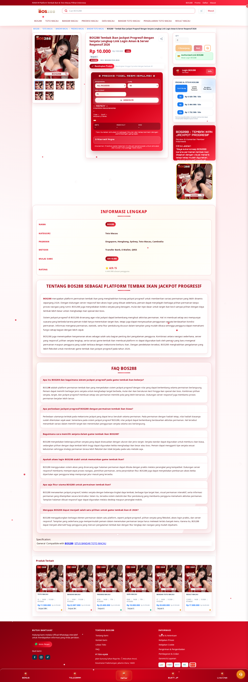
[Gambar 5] (39, 95)
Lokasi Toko (101, 644)
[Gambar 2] (49, 85)
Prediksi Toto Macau (207, 88)
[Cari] (66, 10)
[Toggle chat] (241, 674)
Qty (177, 36)
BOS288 (189, 2)
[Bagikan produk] (161, 39)
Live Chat (222, 678)
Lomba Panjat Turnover (194, 88)
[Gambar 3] (60, 85)
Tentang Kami (102, 635)
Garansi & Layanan (167, 658)
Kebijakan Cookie (166, 644)
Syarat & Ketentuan (168, 635)
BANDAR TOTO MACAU (129, 20)
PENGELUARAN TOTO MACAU (158, 20)
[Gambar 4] (70, 85)
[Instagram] (41, 657)
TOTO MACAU (52, 20)
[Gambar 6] (49, 95)
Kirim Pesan (44, 644)
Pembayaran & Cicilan (169, 654)
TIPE (130, 82)
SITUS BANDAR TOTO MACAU (90, 543)
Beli (198, 48)
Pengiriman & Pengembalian (172, 649)
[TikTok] (47, 657)
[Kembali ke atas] (242, 667)
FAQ (97, 649)
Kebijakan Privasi (166, 640)
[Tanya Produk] (207, 48)
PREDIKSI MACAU (90, 20)
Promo (197, 2)
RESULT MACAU (182, 20)
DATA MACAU (108, 20)
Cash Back (181, 88)
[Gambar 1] (39, 85)
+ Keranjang (184, 48)
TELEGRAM (75, 678)
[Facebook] (34, 657)
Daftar (205, 2)
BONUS (25, 678)
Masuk (213, 2)
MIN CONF (99, 90)
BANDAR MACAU (70, 20)
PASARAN (100, 82)
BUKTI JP (173, 678)
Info (210, 71)
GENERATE (127, 100)
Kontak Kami (101, 640)
